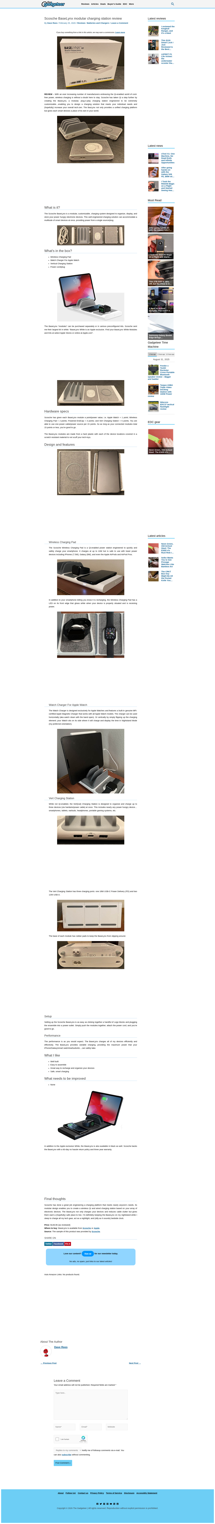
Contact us (83, 1493)
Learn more (120, 32)
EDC (125, 4)
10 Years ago (170, 354)
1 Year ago (152, 354)
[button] (173, 4)
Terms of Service (114, 1493)
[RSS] (114, 1504)
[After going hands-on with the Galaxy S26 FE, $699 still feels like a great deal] (154, 172)
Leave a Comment (119, 23)
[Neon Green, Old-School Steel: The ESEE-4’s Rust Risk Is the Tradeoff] (154, 548)
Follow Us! (71, 1493)
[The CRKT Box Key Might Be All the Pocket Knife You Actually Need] (154, 576)
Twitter (48, 1244)
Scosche (87, 1228)
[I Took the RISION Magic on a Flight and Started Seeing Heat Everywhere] (154, 186)
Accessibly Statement (146, 1493)
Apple (96, 1228)
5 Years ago (161, 354)
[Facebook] (97, 1504)
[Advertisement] (90, 185)
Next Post (135, 1363)
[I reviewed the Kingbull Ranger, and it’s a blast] (154, 31)
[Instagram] (104, 1504)
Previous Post (49, 1363)
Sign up (87, 1254)
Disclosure (129, 1493)
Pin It (67, 1244)
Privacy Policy (97, 1493)
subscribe (66, 1455)
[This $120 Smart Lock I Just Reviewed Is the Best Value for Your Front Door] (154, 45)
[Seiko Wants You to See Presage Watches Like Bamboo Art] (154, 562)
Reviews (81, 23)
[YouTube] (111, 1504)
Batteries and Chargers (98, 23)
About (61, 1493)
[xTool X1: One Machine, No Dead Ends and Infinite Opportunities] (154, 158)
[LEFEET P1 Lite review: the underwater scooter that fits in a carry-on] (154, 58)
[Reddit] (118, 1504)
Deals (103, 4)
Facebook (58, 1244)
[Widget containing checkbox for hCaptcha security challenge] (71, 1439)
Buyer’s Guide (114, 4)
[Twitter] (101, 1504)
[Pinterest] (107, 1504)
